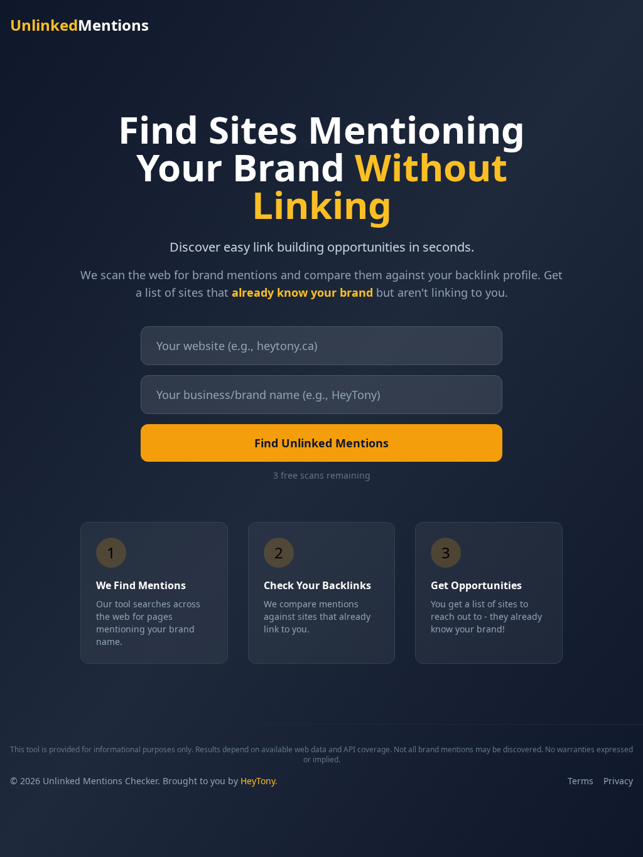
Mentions (79, 25)
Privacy (618, 781)
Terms (580, 781)
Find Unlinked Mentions (321, 442)
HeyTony (257, 781)
